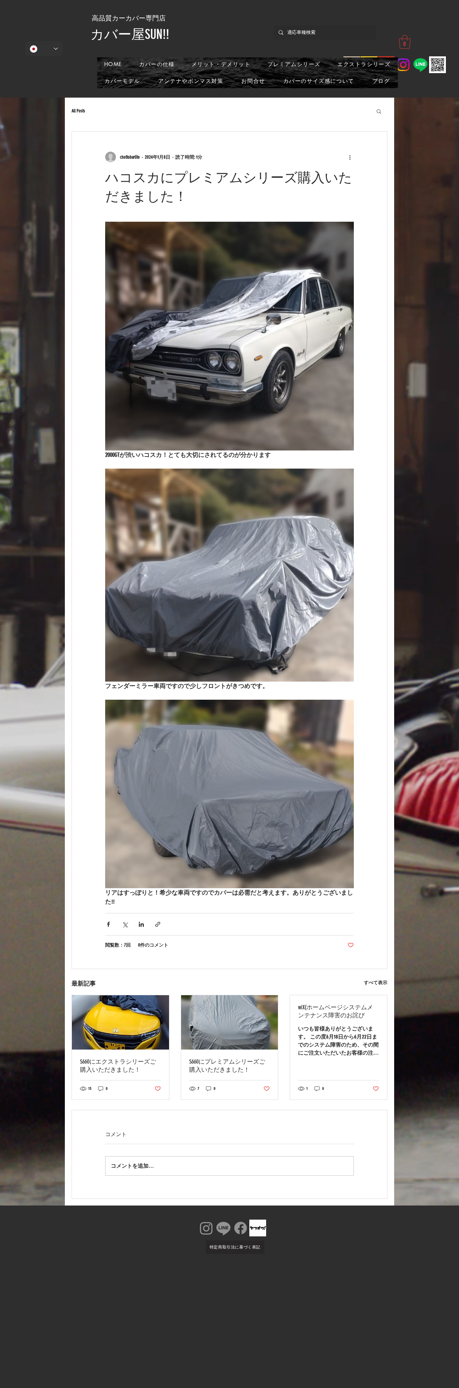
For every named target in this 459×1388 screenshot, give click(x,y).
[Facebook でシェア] (108, 924)
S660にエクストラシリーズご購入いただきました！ (118, 1065)
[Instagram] (403, 64)
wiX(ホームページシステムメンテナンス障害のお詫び (335, 1011)
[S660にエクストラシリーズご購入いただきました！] (120, 1022)
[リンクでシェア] (158, 924)
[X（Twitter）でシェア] (125, 924)
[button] (405, 42)
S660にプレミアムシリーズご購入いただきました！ (227, 1065)
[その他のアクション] (350, 157)
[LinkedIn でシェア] (141, 924)
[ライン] (223, 1228)
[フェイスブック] (240, 1228)
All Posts (78, 111)
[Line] (420, 64)
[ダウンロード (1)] (257, 1228)
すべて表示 (375, 982)
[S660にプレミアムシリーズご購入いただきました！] (229, 1022)
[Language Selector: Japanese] (43, 48)
